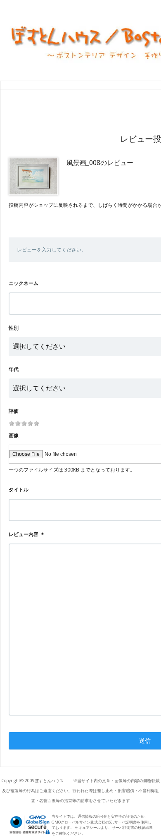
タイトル (18, 489)
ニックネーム (23, 283)
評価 (14, 410)
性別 (14, 327)
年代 (14, 369)
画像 (14, 435)
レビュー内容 (23, 534)
